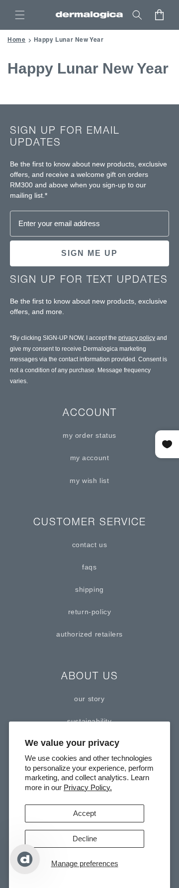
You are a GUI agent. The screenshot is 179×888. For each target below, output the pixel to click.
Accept (84, 813)
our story (89, 699)
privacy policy (136, 337)
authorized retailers (89, 634)
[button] (20, 15)
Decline (85, 838)
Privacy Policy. (88, 787)
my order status (89, 435)
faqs (89, 567)
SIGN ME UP (89, 253)
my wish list (89, 480)
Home (16, 39)
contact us (89, 545)
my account (89, 458)
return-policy (89, 612)
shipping (89, 589)
